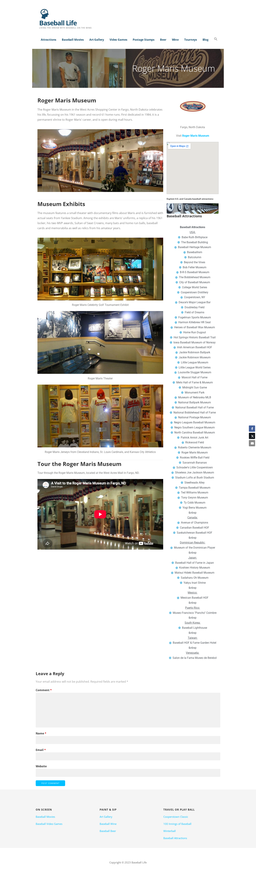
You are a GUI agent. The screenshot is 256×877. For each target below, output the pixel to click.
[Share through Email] (252, 443)
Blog (205, 40)
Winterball (169, 831)
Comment (44, 690)
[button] (216, 39)
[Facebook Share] (252, 428)
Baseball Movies (73, 40)
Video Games (118, 40)
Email (41, 750)
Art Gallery (96, 40)
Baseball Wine (108, 824)
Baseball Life (58, 22)
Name (41, 733)
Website (41, 766)
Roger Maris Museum (195, 135)
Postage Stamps (143, 40)
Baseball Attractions (175, 838)
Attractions (48, 40)
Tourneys (190, 40)
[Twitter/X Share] (252, 436)
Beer (163, 40)
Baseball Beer (108, 831)
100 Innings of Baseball (177, 824)
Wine (175, 40)
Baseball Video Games (49, 824)
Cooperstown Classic (175, 816)
